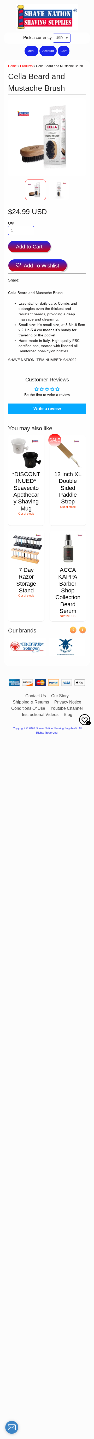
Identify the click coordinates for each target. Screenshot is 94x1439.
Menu (31, 51)
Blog (68, 714)
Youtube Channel (66, 708)
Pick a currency (37, 37)
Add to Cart (29, 247)
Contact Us (35, 696)
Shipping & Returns (31, 702)
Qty (11, 223)
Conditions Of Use (28, 708)
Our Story (60, 696)
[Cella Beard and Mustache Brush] (35, 190)
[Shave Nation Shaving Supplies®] (47, 27)
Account (48, 51)
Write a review (47, 408)
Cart (64, 51)
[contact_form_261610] (11, 1427)
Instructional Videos (40, 714)
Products (26, 66)
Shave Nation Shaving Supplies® (56, 728)
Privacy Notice (67, 702)
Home (12, 66)
